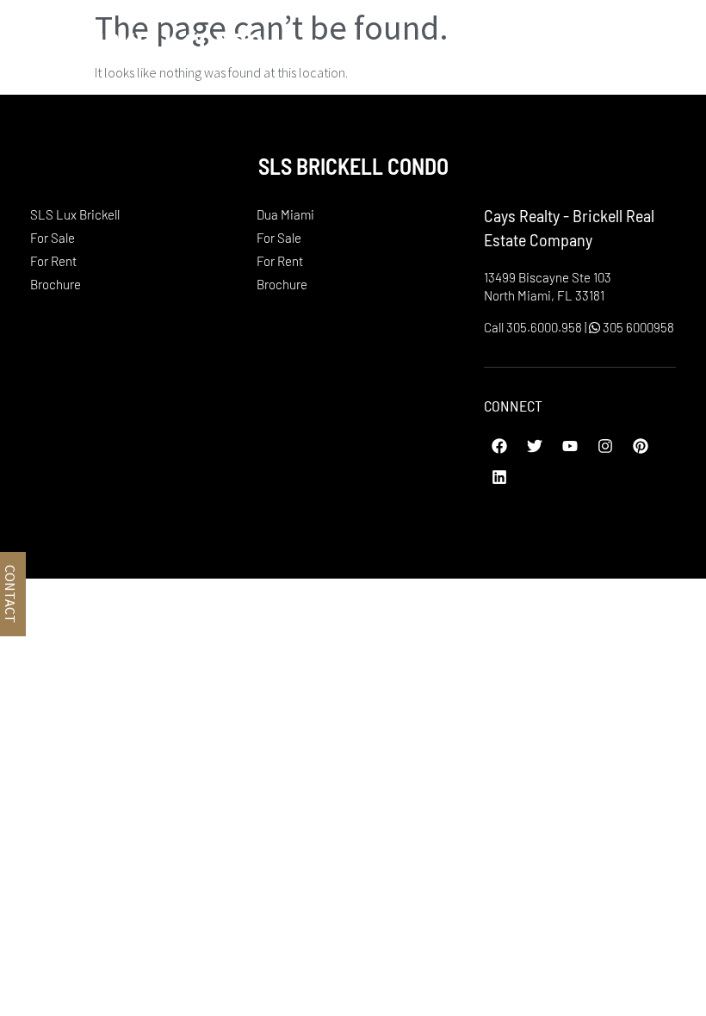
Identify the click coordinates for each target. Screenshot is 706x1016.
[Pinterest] (640, 446)
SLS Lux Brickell (75, 214)
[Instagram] (605, 446)
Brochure (55, 284)
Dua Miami (285, 214)
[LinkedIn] (499, 477)
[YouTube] (569, 446)
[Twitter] (534, 446)
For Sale (52, 237)
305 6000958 (637, 327)
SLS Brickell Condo (140, 42)
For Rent (53, 261)
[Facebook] (499, 446)
